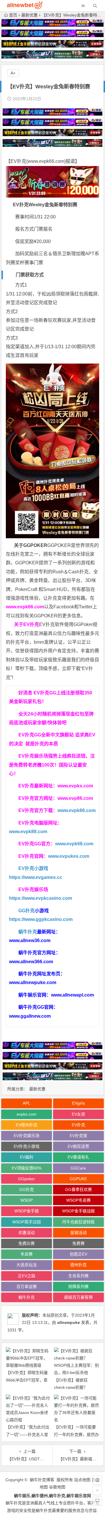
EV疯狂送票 (78, 1146)
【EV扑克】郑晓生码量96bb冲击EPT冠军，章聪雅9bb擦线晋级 (27, 1379)
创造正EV (78, 1254)
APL (26, 1103)
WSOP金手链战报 (78, 1211)
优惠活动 (26, 1232)
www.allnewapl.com (72, 994)
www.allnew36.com (29, 940)
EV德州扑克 (26, 1125)
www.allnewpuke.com (32, 982)
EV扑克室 (78, 1135)
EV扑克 (78, 1125)
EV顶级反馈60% (26, 1168)
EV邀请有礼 (78, 1157)
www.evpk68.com (74, 843)
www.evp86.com (75, 798)
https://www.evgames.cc (35, 877)
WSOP (26, 1200)
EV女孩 (78, 1114)
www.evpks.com (75, 785)
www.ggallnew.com (30, 1016)
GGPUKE (78, 1178)
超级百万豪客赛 (78, 1297)
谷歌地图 (57, 1487)
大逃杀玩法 (26, 1264)
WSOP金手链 (26, 1211)
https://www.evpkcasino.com (40, 898)
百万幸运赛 (26, 1286)
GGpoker (26, 1178)
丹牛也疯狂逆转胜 (78, 1222)
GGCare (78, 1168)
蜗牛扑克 (27, 931)
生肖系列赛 (78, 1275)
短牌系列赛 (78, 1286)
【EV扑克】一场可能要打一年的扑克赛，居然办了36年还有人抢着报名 (76, 1434)
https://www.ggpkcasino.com (41, 919)
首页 (13, 15)
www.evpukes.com (68, 856)
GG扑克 (26, 910)
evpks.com (26, 1114)
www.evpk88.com (28, 831)
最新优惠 (29, 15)
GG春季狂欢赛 (78, 1189)
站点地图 (82, 1479)
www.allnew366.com (31, 961)
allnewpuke (68, 1322)
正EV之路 (26, 1275)
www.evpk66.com (46, 161)
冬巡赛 (26, 1254)
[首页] (97, 1480)
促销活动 (78, 1232)
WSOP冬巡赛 (78, 1200)
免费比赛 (26, 1243)
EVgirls (78, 1103)
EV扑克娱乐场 (26, 1135)
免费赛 (78, 1243)
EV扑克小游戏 (33, 868)
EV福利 (26, 1157)
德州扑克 (78, 1264)
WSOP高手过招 (26, 1222)
